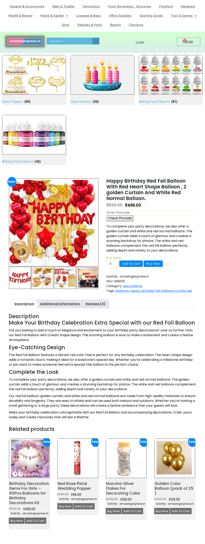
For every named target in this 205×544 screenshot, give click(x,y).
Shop (65, 25)
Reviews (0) (96, 304)
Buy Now (153, 263)
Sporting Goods (151, 16)
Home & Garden (52, 16)
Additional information (60, 304)
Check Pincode (120, 218)
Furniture (166, 6)
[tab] (24, 304)
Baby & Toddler (63, 6)
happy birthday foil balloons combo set (161, 291)
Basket (115, 25)
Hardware (188, 6)
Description (24, 304)
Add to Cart (131, 263)
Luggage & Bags (88, 16)
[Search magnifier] (95, 41)
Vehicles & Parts (89, 25)
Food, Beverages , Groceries (129, 6)
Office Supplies (120, 16)
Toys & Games (182, 16)
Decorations (132, 286)
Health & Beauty (20, 16)
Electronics (91, 6)
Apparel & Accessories (27, 6)
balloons (122, 291)
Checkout (136, 25)
